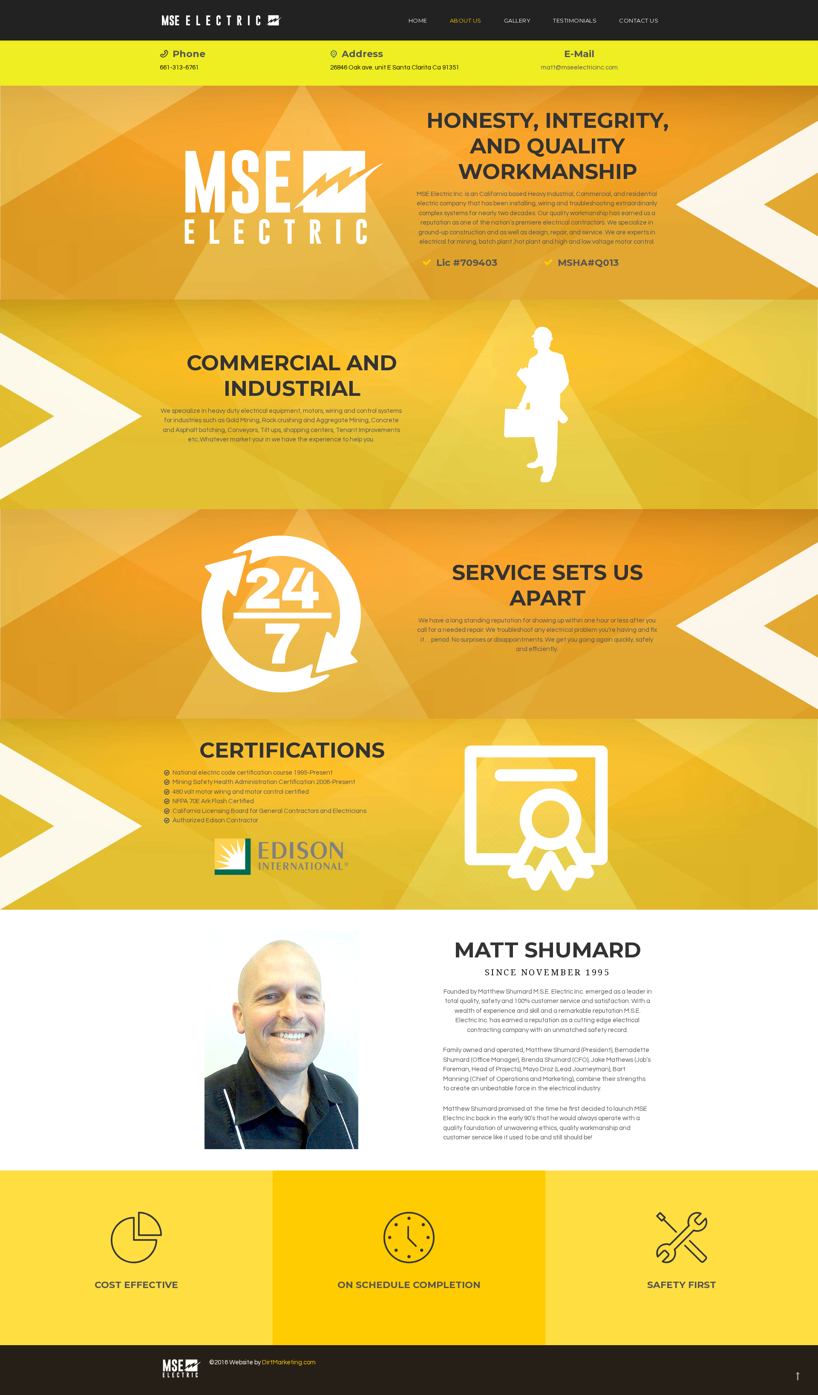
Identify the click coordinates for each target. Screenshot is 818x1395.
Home (418, 20)
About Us (465, 20)
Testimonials (574, 20)
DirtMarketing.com (289, 1362)
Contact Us (638, 20)
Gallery (517, 20)
